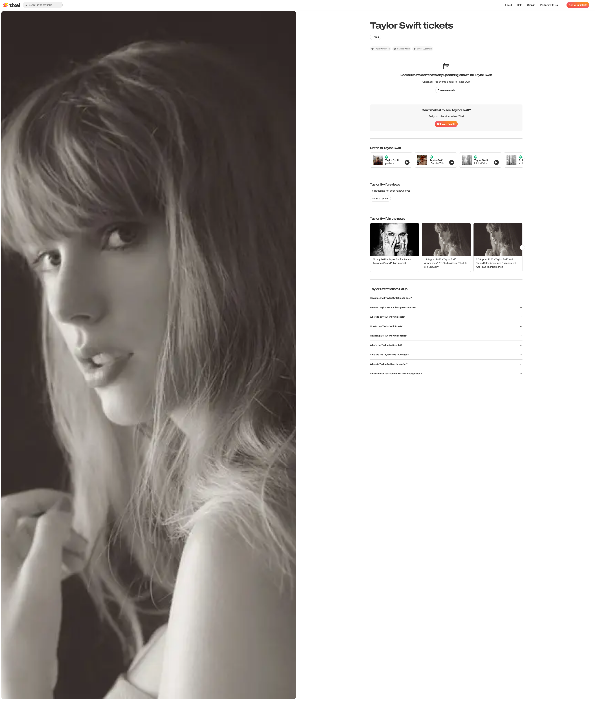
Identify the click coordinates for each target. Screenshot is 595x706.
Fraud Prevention (382, 49)
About (508, 5)
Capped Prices (403, 49)
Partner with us (549, 5)
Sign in (531, 5)
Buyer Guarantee (424, 49)
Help (519, 5)
